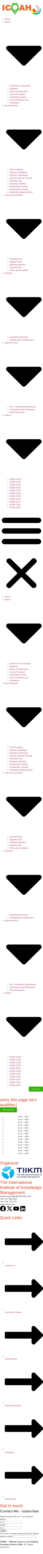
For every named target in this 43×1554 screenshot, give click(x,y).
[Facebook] (3, 1209)
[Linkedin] (23, 1209)
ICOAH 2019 (15, 496)
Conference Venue (18, 97)
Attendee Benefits (18, 264)
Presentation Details (19, 186)
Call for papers (16, 169)
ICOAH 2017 (15, 502)
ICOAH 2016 (15, 504)
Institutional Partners (19, 337)
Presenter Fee (16, 181)
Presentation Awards (19, 189)
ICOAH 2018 (15, 499)
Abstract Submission (19, 175)
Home (7, 19)
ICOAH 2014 (15, 507)
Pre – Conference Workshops (23, 406)
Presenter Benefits (18, 183)
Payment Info (16, 267)
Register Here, (16, 262)
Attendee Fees (16, 259)
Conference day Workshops (22, 409)
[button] (21, 552)
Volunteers (14, 102)
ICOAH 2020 (15, 493)
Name (3, 1519)
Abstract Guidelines (18, 172)
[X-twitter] (10, 1209)
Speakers (14, 88)
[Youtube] (16, 1209)
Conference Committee (20, 85)
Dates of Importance (19, 91)
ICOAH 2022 (15, 487)
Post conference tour (19, 100)
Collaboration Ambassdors (22, 340)
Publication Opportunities (21, 192)
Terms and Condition (19, 270)
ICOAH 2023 (15, 485)
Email (3, 1525)
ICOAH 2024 (15, 482)
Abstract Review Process (21, 178)
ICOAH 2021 (15, 490)
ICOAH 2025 (15, 479)
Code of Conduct (17, 94)
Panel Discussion (17, 412)
